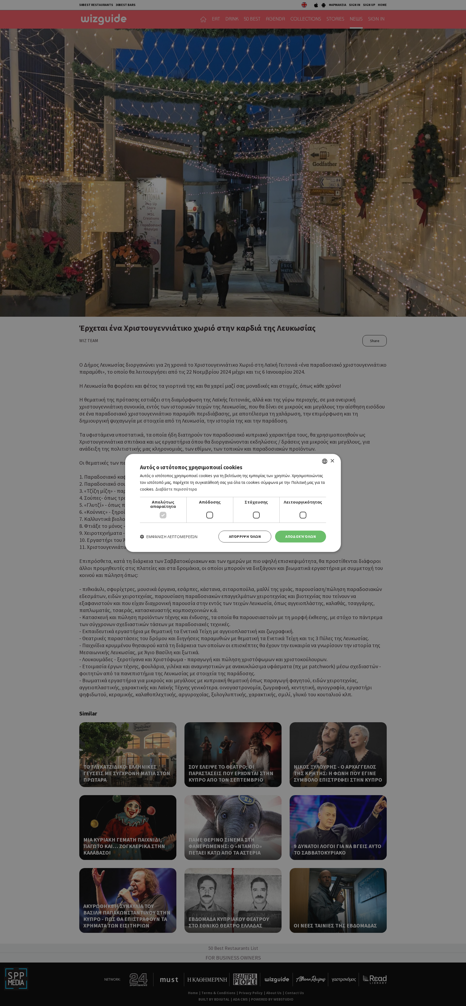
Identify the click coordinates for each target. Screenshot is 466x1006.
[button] (168, 536)
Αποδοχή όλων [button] (300, 536)
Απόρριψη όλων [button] (245, 536)
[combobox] (324, 461)
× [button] (332, 461)
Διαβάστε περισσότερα (176, 489)
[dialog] (233, 503)
